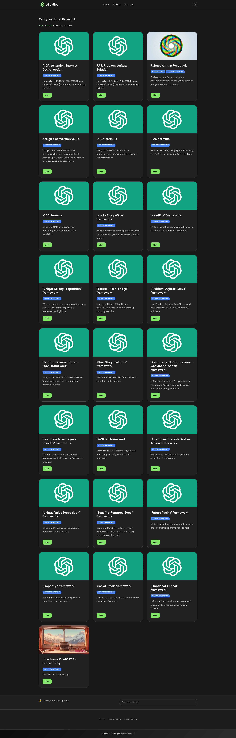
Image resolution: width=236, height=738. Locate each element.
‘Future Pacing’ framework (170, 513)
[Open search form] (194, 4)
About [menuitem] (102, 719)
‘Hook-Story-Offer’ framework (110, 217)
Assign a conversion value (61, 139)
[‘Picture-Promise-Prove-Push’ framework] (64, 342)
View (47, 95)
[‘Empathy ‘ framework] (64, 566)
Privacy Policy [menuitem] (130, 719)
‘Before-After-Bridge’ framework (112, 290)
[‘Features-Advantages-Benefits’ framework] (64, 419)
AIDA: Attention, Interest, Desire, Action (60, 67)
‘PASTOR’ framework (111, 439)
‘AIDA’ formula (107, 139)
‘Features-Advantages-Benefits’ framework (59, 441)
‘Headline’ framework (166, 215)
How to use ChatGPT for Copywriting (60, 661)
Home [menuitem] (106, 4)
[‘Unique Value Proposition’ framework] (64, 493)
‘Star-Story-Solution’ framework (112, 364)
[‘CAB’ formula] (64, 196)
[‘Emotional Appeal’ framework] (172, 566)
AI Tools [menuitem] (117, 4)
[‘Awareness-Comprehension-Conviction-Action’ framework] (172, 342)
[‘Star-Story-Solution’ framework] (118, 342)
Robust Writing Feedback (169, 65)
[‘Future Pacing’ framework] (172, 493)
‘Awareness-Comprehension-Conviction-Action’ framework (172, 366)
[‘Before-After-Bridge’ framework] (118, 269)
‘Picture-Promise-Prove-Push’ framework (60, 364)
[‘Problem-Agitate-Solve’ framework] (172, 269)
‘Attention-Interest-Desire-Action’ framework (170, 441)
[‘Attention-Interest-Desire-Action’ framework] (172, 419)
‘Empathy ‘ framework (58, 586)
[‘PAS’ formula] (172, 119)
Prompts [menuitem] (129, 4)
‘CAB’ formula (52, 215)
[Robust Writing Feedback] (172, 46)
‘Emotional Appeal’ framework (164, 588)
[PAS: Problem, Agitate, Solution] (118, 46)
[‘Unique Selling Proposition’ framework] (64, 269)
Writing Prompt (158, 72)
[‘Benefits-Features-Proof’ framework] (118, 493)
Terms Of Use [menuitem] (114, 719)
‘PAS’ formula (160, 139)
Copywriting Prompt (52, 75)
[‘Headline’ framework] (172, 196)
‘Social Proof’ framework (114, 586)
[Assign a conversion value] (64, 119)
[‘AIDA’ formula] (118, 119)
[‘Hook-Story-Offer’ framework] (118, 196)
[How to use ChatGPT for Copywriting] (64, 639)
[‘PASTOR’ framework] (118, 419)
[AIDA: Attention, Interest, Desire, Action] (64, 46)
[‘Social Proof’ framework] (118, 566)
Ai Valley (52, 4)
